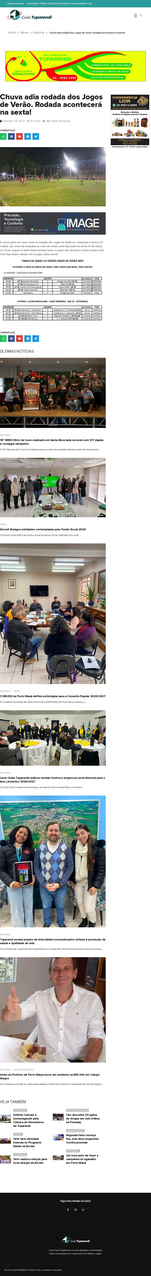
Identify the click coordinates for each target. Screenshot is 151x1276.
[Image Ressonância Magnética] (53, 223)
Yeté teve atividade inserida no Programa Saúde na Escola (27, 1142)
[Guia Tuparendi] (29, 15)
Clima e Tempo (75, 1130)
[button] (3, 136)
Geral (3, 524)
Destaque (5, 435)
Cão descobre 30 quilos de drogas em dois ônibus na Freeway (83, 1118)
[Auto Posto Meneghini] (75, 66)
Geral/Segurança (23, 1070)
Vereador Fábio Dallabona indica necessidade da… (60, 3)
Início (11, 32)
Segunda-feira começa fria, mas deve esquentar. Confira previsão (82, 1139)
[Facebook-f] (68, 1210)
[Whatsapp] (83, 1210)
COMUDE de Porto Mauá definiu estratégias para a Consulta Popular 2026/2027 (52, 696)
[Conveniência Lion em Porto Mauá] (130, 121)
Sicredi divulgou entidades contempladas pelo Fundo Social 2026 (43, 529)
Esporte (38, 32)
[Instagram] (75, 1210)
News (24, 32)
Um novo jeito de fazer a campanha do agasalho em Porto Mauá (82, 1159)
